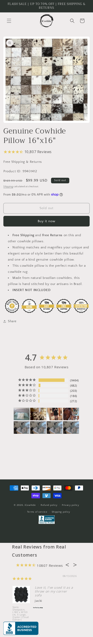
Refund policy (49, 505)
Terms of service (37, 512)
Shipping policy (61, 512)
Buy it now (46, 221)
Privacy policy (70, 505)
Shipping (8, 186)
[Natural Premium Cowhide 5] (38, 414)
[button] (9, 21)
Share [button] (12, 321)
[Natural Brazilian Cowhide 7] (71, 414)
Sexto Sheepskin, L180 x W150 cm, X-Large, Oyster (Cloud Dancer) (20, 613)
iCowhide (30, 505)
